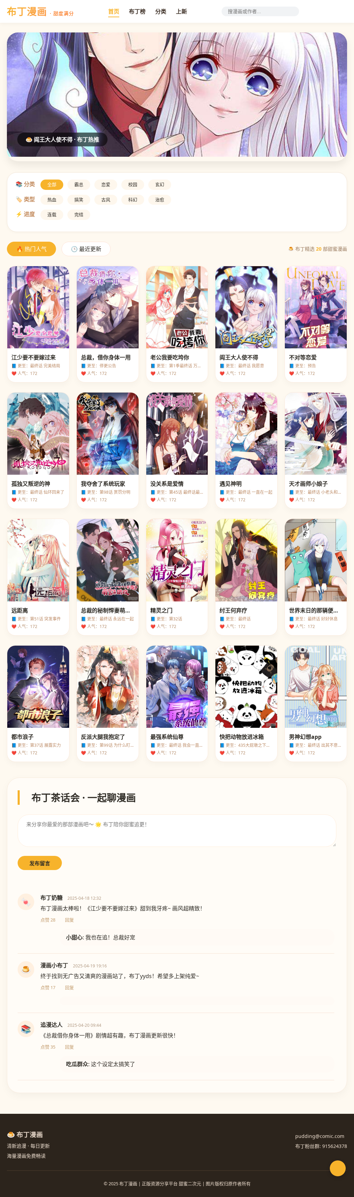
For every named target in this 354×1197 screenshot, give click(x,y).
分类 (160, 11)
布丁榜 (137, 11)
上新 (181, 11)
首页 (113, 11)
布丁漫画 (40, 11)
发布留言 (39, 863)
